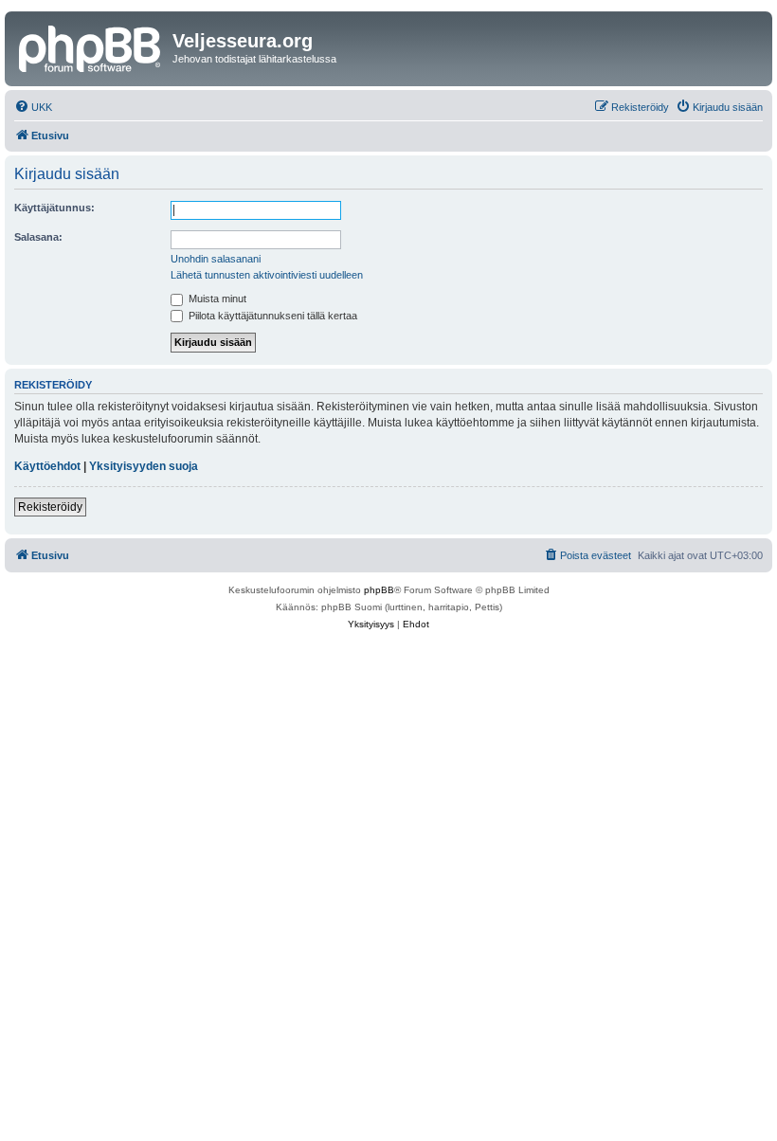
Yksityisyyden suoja (143, 466)
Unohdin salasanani (216, 258)
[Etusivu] (90, 46)
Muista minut (216, 298)
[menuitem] (33, 107)
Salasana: (38, 237)
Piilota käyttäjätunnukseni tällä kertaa (271, 315)
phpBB (379, 590)
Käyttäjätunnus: (54, 207)
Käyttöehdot (47, 466)
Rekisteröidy (50, 507)
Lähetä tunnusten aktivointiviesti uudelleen (267, 275)
